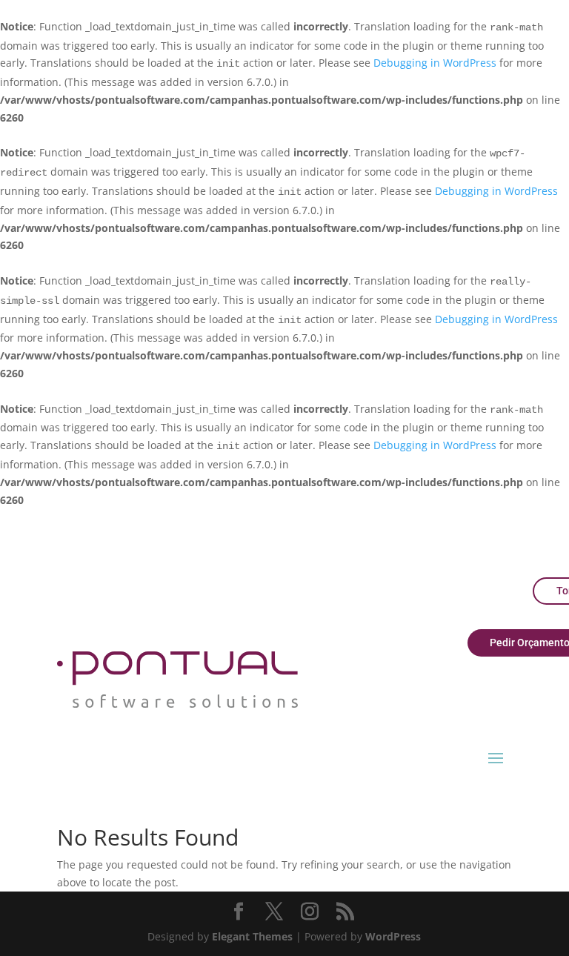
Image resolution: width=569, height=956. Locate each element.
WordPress (393, 936)
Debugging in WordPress (434, 63)
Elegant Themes (252, 936)
